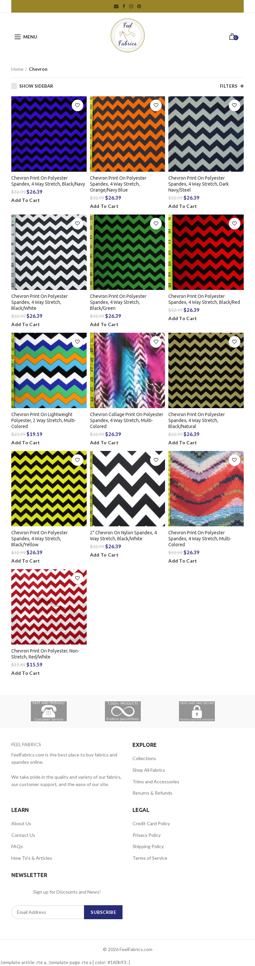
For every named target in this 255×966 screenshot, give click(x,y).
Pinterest (139, 6)
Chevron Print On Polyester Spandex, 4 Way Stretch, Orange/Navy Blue (118, 184)
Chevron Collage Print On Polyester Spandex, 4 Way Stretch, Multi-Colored (126, 420)
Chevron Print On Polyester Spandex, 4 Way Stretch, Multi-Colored (199, 538)
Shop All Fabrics (148, 770)
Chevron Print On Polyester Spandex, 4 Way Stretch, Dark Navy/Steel (198, 184)
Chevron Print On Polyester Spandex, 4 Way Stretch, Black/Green (118, 302)
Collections (144, 758)
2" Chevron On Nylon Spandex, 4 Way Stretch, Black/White (123, 535)
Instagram (131, 6)
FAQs (17, 846)
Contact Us (23, 835)
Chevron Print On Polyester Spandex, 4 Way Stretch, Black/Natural (196, 420)
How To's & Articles (31, 858)
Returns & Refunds (152, 793)
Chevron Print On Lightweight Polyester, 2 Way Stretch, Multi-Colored (43, 420)
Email (116, 6)
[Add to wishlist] (77, 105)
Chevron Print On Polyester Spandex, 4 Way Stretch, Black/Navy (48, 181)
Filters (229, 86)
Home (17, 69)
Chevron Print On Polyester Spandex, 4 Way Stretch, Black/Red (204, 299)
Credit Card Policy (151, 823)
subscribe (103, 912)
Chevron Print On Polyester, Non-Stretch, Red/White (45, 653)
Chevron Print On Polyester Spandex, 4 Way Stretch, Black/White (39, 302)
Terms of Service (149, 858)
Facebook (124, 6)
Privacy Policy (146, 835)
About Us (21, 823)
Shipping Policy (148, 846)
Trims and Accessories (155, 781)
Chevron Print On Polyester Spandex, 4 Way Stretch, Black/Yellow (39, 538)
